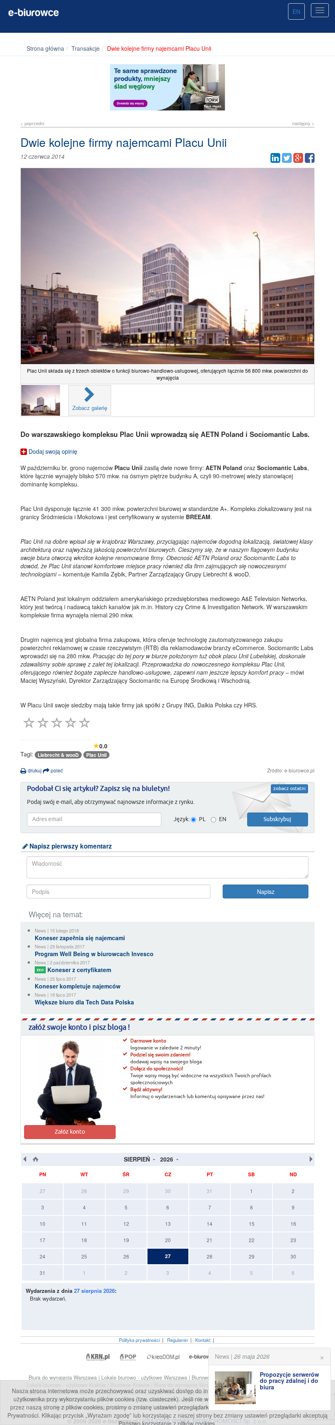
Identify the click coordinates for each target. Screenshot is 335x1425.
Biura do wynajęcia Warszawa (63, 1377)
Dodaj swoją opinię (52, 451)
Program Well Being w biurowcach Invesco (94, 954)
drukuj (34, 770)
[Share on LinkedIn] (275, 158)
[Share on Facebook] (310, 158)
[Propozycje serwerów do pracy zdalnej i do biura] (237, 1387)
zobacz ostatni (289, 788)
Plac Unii (96, 755)
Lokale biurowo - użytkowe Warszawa (145, 1377)
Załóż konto (70, 1132)
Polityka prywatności (139, 1340)
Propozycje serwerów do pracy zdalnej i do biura (289, 1380)
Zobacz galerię (89, 408)
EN (296, 11)
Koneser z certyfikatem (74, 970)
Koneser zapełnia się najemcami (80, 938)
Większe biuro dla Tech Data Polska (84, 1002)
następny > (303, 123)
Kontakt (202, 1340)
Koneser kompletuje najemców (78, 986)
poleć (56, 770)
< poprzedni (32, 123)
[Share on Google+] (298, 158)
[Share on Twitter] (287, 158)
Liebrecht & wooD (58, 755)
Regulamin (177, 1340)
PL (202, 819)
